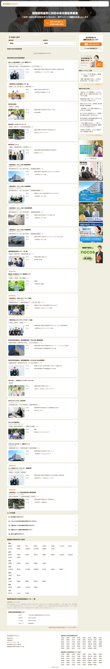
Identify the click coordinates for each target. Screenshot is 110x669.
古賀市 (18, 557)
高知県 (94, 646)
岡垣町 (18, 548)
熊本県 (73, 648)
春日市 (35, 554)
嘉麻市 (10, 554)
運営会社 (9, 638)
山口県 (73, 646)
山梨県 (94, 639)
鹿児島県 (90, 648)
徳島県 (78, 646)
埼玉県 (73, 639)
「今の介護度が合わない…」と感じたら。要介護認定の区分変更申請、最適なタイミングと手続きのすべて (91, 125)
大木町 (70, 546)
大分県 (78, 648)
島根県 (100, 644)
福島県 (94, 637)
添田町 (44, 563)
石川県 (73, 641)
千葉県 (78, 639)
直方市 (18, 575)
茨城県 (100, 637)
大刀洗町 (27, 569)
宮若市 (10, 587)
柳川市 (10, 593)
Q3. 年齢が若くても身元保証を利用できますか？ (21, 525)
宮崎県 (84, 648)
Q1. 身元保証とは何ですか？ (16, 517)
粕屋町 (53, 554)
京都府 (68, 644)
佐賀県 (62, 648)
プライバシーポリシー (12, 642)
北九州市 (61, 554)
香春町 (44, 554)
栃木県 (62, 639)
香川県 (84, 646)
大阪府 (73, 644)
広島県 (68, 646)
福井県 (78, 641)
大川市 (10, 548)
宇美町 (53, 546)
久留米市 (70, 554)
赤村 (26, 546)
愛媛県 (89, 646)
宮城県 (78, 637)
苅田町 (27, 554)
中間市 (10, 575)
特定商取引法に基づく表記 (13, 644)
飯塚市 (35, 546)
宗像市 (35, 587)
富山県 (68, 641)
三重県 (100, 641)
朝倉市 (10, 546)
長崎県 (68, 648)
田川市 (18, 569)
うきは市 (61, 546)
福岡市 (44, 581)
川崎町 (18, 554)
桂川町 (10, 557)
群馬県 (68, 639)
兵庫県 (78, 644)
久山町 (10, 581)
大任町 (53, 548)
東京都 (84, 639)
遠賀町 (44, 548)
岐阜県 (84, 641)
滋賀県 (62, 644)
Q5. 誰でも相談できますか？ (16, 534)
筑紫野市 (36, 569)
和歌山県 (90, 644)
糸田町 (44, 546)
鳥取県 (94, 644)
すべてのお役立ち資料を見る (93, 135)
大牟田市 (36, 548)
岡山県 (62, 646)
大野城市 (27, 548)
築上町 (44, 569)
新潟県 (62, 641)
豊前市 (27, 581)
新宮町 (18, 563)
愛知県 (94, 641)
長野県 (100, 639)
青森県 (68, 637)
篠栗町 (10, 563)
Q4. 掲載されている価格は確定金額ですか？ (20, 529)
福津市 (35, 581)
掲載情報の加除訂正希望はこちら (15, 646)
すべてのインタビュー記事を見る (92, 84)
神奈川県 (90, 639)
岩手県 (73, 637)
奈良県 (84, 644)
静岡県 (89, 641)
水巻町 (18, 587)
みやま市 (27, 587)
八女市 (18, 593)
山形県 (89, 637)
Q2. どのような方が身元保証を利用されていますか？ (22, 521)
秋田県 (84, 637)
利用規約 (9, 640)
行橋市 (27, 593)
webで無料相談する (91, 48)
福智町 (18, 581)
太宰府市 (10, 569)
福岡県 (100, 646)
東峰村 (61, 569)
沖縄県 (94, 648)
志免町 (27, 563)
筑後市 (53, 569)
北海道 (62, 637)
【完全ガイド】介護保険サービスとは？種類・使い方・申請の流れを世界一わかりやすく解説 (91, 94)
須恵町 (35, 563)
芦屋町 (18, 546)
